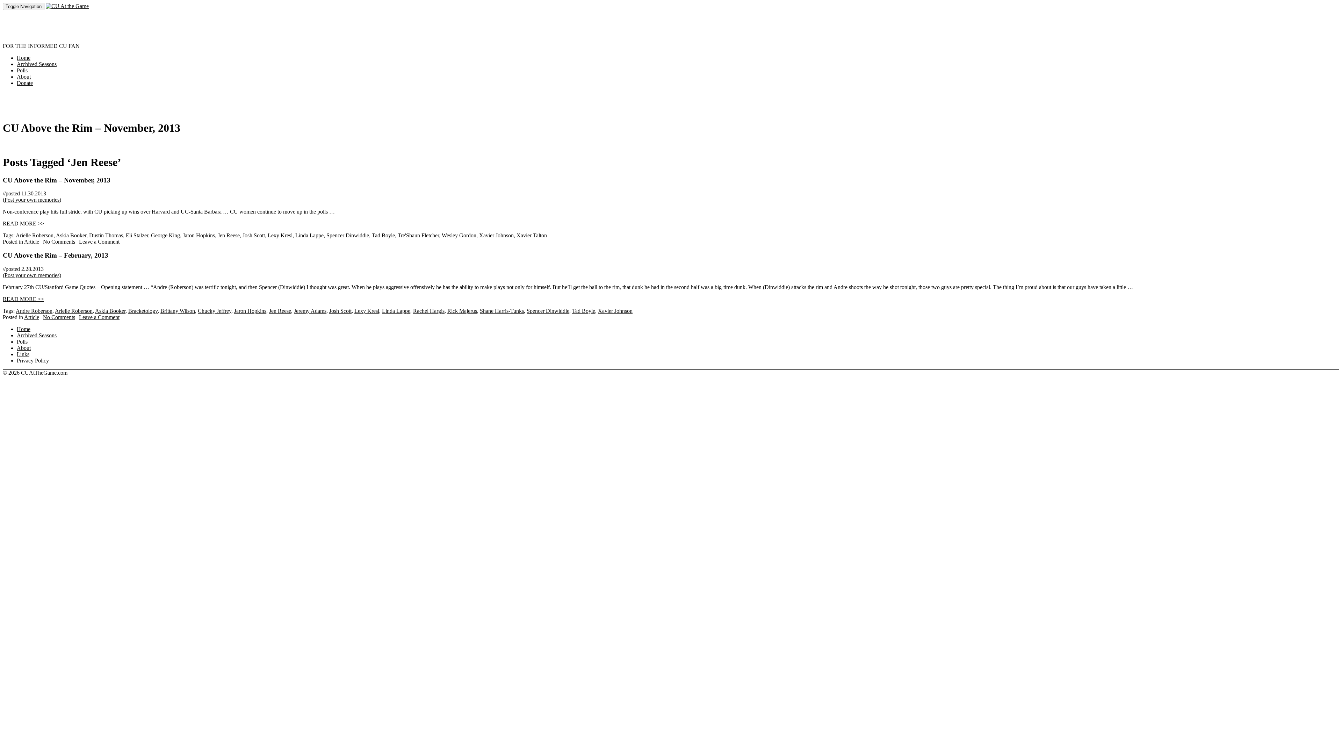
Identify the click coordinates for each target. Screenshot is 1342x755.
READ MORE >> (23, 223)
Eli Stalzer (137, 235)
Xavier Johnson (496, 235)
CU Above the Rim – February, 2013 (55, 255)
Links (23, 354)
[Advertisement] (130, 26)
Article (31, 242)
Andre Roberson (34, 311)
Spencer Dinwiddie (347, 235)
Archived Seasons (37, 64)
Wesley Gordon (459, 235)
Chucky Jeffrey (214, 311)
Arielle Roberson (34, 235)
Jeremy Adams (310, 311)
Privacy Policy (33, 361)
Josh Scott (254, 235)
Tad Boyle (383, 235)
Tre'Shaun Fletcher (418, 235)
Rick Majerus (462, 311)
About (24, 77)
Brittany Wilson (177, 311)
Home (23, 58)
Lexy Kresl (280, 235)
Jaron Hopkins (199, 235)
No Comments (59, 242)
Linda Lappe (309, 235)
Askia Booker (71, 235)
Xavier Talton (532, 235)
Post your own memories (32, 200)
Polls (22, 70)
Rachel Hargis (429, 311)
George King (165, 235)
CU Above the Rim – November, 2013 (56, 180)
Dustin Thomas (106, 235)
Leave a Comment (99, 242)
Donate (25, 83)
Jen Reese (229, 235)
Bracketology (143, 311)
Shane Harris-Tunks (502, 311)
